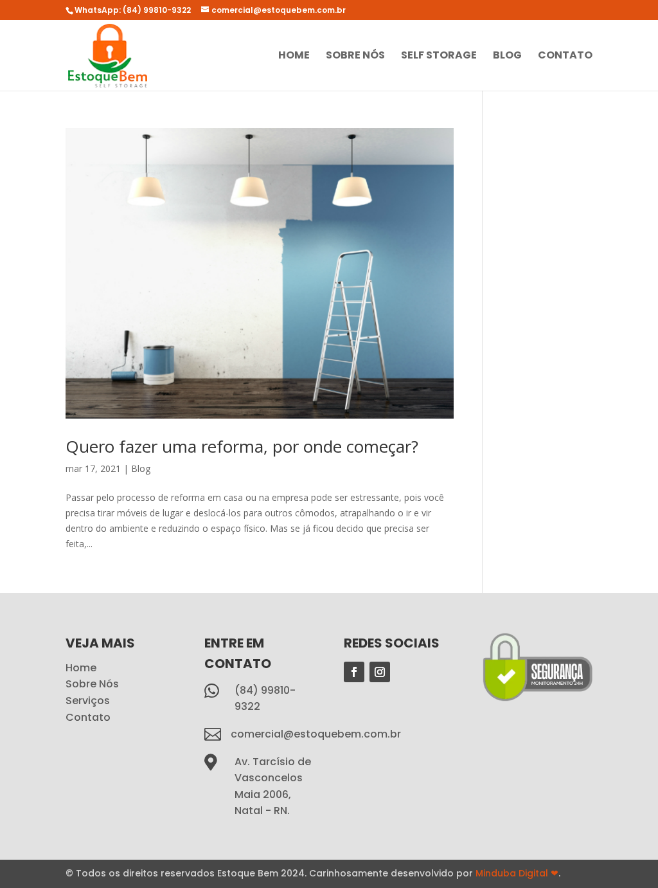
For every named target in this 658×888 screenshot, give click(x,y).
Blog (507, 56)
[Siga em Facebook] (354, 672)
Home (294, 56)
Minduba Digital (517, 873)
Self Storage (439, 56)
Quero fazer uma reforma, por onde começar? (242, 446)
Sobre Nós (355, 56)
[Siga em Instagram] (379, 672)
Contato (565, 56)
